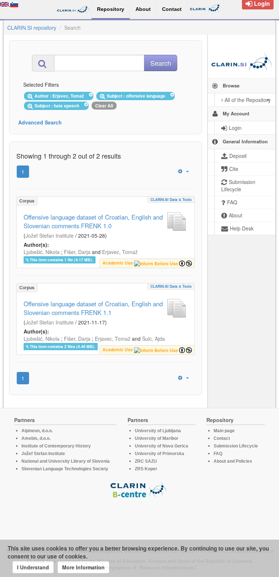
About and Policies (233, 461)
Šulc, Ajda (153, 338)
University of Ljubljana (158, 430)
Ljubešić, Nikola (42, 251)
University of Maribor (156, 438)
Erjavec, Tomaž (120, 251)
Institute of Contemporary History (56, 446)
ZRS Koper (146, 468)
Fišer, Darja (77, 251)
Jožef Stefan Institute (49, 235)
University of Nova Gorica (161, 446)
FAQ (218, 453)
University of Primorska (159, 453)
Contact (222, 438)
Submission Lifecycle (236, 446)
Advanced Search (40, 122)
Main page (224, 430)
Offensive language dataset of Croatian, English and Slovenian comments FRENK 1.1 (93, 308)
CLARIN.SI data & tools (171, 199)
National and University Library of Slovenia (65, 461)
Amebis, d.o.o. (35, 438)
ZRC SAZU (146, 461)
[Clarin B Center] (139, 489)
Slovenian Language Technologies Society (64, 468)
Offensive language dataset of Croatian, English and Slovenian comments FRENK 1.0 (93, 221)
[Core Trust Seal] (139, 519)
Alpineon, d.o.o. (37, 430)
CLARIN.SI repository (31, 27)
